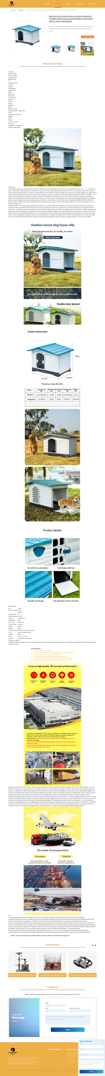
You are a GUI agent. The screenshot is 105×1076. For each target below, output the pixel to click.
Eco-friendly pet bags (73, 1053)
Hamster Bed (71, 1061)
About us (91, 4)
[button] (92, 945)
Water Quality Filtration (34, 936)
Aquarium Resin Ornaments (49, 936)
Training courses (72, 1056)
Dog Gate (70, 1059)
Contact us (79, 4)
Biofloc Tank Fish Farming (19, 936)
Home (48, 4)
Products (58, 4)
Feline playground (63, 936)
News (68, 4)
